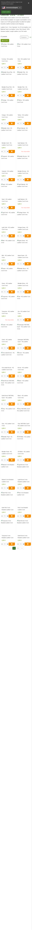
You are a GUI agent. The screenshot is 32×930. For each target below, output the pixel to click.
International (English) (12, 7)
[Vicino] (28, 3)
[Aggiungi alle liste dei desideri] (13, 44)
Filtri (6, 40)
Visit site (6, 12)
